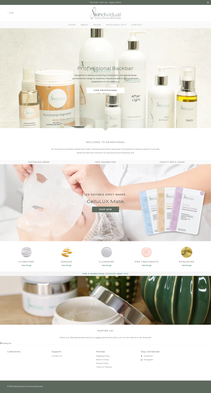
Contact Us (57, 356)
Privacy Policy (102, 363)
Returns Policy (102, 359)
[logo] (105, 13)
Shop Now (105, 209)
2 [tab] (107, 122)
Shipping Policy (103, 356)
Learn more (105, 88)
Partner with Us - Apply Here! (105, 2)
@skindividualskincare (112, 337)
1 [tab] (103, 122)
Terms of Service (104, 367)
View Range (26, 265)
